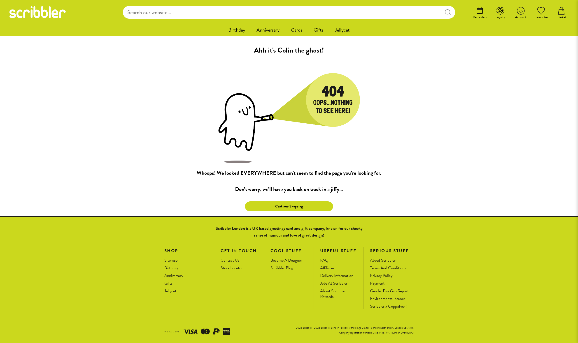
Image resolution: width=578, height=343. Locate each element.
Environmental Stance (388, 299)
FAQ (324, 260)
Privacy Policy (381, 276)
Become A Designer (286, 260)
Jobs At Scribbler (333, 283)
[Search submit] (448, 12)
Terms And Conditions (388, 268)
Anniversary (268, 30)
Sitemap (171, 260)
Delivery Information (336, 276)
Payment (377, 283)
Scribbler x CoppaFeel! (388, 306)
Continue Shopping (289, 206)
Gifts (319, 30)
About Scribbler (383, 260)
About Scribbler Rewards (333, 293)
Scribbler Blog (281, 268)
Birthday (236, 30)
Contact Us (230, 260)
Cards (296, 30)
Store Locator (232, 268)
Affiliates (327, 268)
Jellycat (342, 30)
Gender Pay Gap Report (389, 291)
